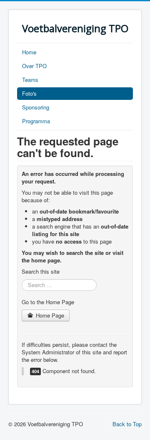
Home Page (49, 315)
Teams (30, 80)
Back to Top (127, 424)
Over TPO (34, 66)
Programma (36, 121)
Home (29, 52)
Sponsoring (35, 107)
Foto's (29, 93)
